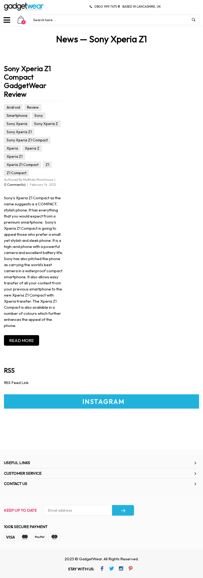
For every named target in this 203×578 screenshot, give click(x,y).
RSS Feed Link (16, 382)
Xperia (12, 148)
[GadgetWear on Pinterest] (130, 569)
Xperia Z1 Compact (23, 164)
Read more (21, 340)
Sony (38, 115)
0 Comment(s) (15, 185)
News (67, 39)
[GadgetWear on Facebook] (102, 569)
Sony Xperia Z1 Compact (27, 140)
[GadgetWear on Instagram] (121, 569)
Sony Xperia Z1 (19, 132)
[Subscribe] (123, 510)
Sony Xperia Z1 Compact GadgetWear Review (27, 81)
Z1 (47, 164)
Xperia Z (32, 148)
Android (13, 107)
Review (33, 107)
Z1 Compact (16, 172)
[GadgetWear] (24, 7)
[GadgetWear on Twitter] (111, 569)
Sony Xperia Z (46, 123)
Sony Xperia (17, 123)
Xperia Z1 (14, 156)
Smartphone (17, 115)
